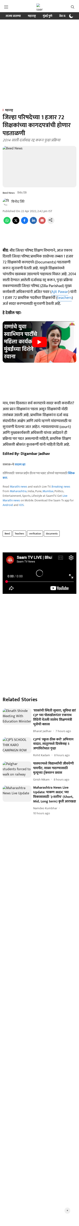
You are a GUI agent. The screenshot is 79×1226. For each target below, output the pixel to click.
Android (8, 504)
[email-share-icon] (42, 223)
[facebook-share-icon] (24, 223)
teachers (64, 298)
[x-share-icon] (15, 223)
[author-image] (6, 201)
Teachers (19, 533)
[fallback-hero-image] (17, 716)
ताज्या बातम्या (13, 16)
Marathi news (18, 486)
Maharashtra (18, 491)
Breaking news (61, 486)
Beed (7, 533)
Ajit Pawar (59, 292)
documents (52, 533)
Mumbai (48, 491)
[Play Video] (39, 342)
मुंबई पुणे (47, 16)
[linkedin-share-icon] (33, 223)
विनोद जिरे (18, 202)
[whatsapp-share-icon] (7, 223)
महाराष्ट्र (32, 16)
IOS (21, 504)
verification (35, 533)
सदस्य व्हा (20, 464)
